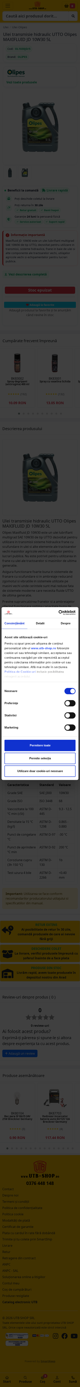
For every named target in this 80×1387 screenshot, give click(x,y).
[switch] (70, 703)
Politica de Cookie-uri (20, 671)
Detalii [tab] (40, 623)
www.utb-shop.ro (43, 648)
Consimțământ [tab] (14, 623)
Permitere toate (40, 745)
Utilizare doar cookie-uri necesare (40, 771)
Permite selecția (40, 758)
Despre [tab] (66, 623)
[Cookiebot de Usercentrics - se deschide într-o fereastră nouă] (59, 612)
